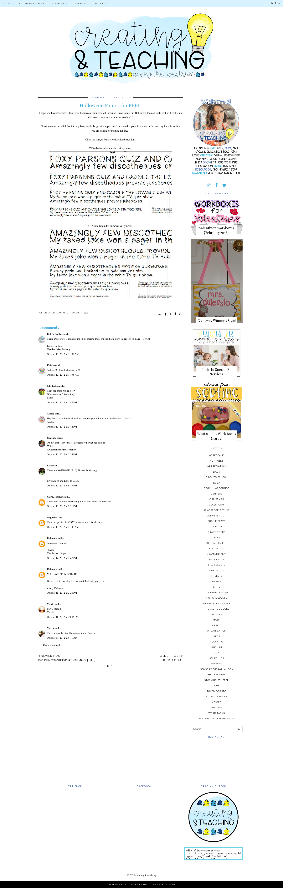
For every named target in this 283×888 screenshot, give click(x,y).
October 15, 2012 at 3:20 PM (62, 592)
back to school (216, 477)
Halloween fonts (77, 633)
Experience (59, 3)
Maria (50, 628)
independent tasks (216, 603)
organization (216, 630)
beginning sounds (216, 488)
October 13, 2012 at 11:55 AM (63, 374)
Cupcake (51, 437)
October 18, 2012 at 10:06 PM (62, 617)
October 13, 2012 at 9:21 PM (62, 506)
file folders (216, 565)
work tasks (216, 713)
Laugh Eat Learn (135, 884)
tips (216, 685)
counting (216, 526)
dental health (216, 543)
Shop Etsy (101, 3)
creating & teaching (146, 875)
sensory (216, 663)
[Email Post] (86, 313)
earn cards (217, 559)
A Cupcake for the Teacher (61, 449)
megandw (52, 517)
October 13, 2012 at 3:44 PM (62, 426)
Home (7, 3)
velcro (216, 702)
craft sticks (216, 532)
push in (216, 647)
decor (217, 537)
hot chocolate (216, 597)
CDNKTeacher (55, 496)
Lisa (49, 465)
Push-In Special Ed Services (217, 371)
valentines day (216, 696)
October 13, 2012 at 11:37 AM (63, 354)
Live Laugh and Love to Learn (63, 480)
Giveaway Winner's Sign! (217, 320)
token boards (216, 691)
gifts (216, 587)
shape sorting (217, 674)
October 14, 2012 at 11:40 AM (63, 527)
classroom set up (216, 510)
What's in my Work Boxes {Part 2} (216, 436)
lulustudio (52, 386)
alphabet (216, 460)
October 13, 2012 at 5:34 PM (62, 454)
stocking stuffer (216, 680)
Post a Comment (51, 645)
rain (217, 652)
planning (216, 641)
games (216, 581)
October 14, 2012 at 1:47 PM (62, 558)
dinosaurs (216, 548)
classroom (216, 504)
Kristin (51, 365)
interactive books (216, 608)
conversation (216, 515)
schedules (216, 658)
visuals (216, 707)
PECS (217, 636)
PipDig (170, 884)
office (216, 625)
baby (216, 471)
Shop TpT (81, 3)
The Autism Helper (57, 553)
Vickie (50, 604)
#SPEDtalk (216, 455)
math (216, 619)
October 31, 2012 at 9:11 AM (62, 637)
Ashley (50, 413)
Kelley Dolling (55, 334)
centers (216, 493)
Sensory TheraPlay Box (216, 669)
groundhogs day (216, 592)
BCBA (216, 482)
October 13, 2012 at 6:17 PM (62, 485)
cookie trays (216, 521)
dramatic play (217, 554)
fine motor (216, 570)
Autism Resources (31, 3)
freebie (216, 576)
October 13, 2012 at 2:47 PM (62, 402)
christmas (216, 499)
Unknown (52, 538)
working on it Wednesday (217, 718)
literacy (217, 614)
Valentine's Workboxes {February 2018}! (216, 230)
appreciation (216, 466)
